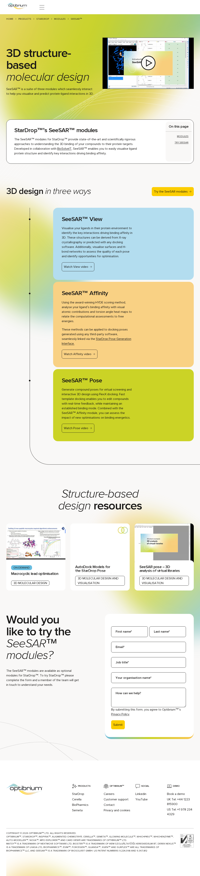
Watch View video (76, 267)
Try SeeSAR (181, 142)
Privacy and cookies (117, 810)
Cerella (76, 799)
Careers (109, 794)
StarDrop (42, 19)
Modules (60, 19)
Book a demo (176, 794)
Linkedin (140, 794)
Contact (109, 805)
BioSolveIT (64, 149)
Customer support (116, 799)
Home (9, 19)
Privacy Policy (120, 714)
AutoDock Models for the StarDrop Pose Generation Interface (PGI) (96, 571)
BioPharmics (80, 805)
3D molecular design (30, 583)
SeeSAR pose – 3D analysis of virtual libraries (159, 569)
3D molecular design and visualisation (98, 580)
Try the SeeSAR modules (171, 192)
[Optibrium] (19, 7)
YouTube (141, 799)
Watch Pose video (76, 428)
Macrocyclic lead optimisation (34, 573)
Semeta (77, 810)
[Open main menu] (42, 7)
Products (24, 19)
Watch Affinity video (77, 354)
